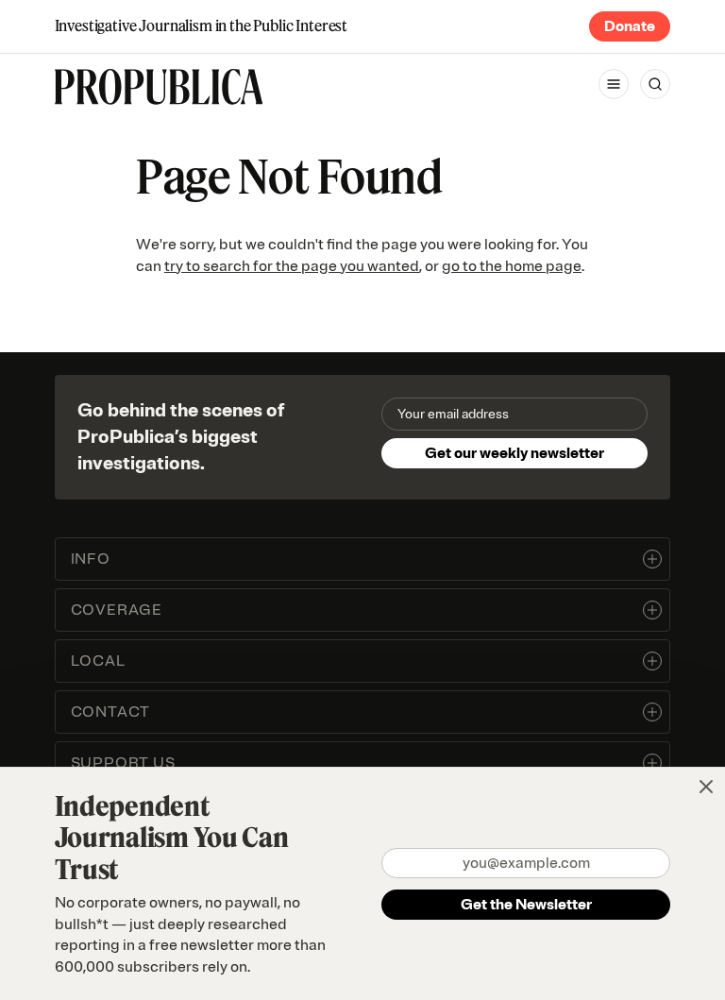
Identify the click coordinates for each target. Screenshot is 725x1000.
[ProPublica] (159, 87)
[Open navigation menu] (614, 84)
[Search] (655, 84)
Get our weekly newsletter (514, 453)
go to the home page (512, 266)
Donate (629, 26)
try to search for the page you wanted (291, 266)
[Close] (706, 786)
